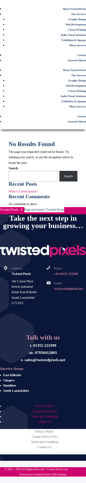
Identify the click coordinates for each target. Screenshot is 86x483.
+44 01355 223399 (66, 274)
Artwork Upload (77, 60)
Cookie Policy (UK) (44, 411)
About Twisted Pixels (74, 9)
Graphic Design (77, 19)
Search (13, 168)
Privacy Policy (44, 406)
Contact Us (45, 421)
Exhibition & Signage (74, 40)
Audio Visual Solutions (73, 35)
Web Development (76, 24)
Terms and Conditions (45, 416)
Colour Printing (77, 29)
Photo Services (77, 45)
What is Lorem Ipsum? (23, 191)
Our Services (78, 14)
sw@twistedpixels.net (68, 288)
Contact (81, 55)
